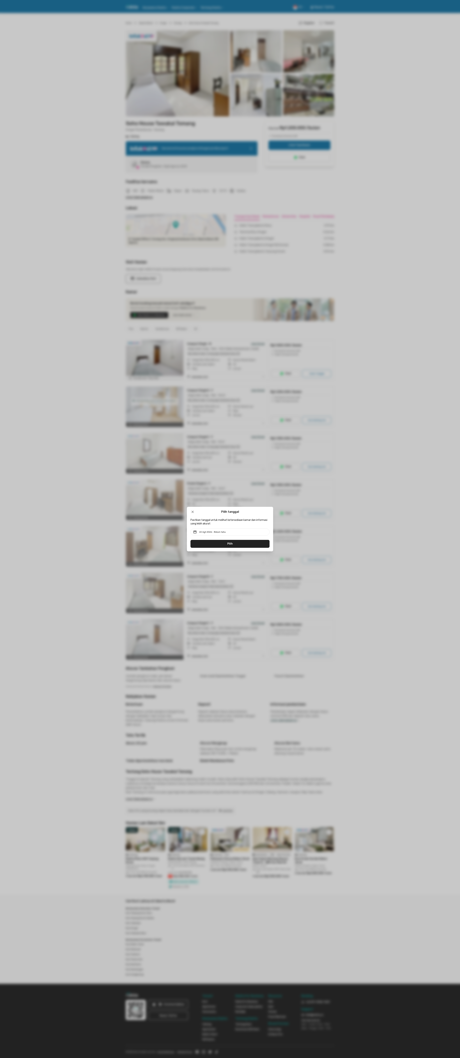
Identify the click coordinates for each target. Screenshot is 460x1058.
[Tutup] (192, 512)
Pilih (230, 543)
